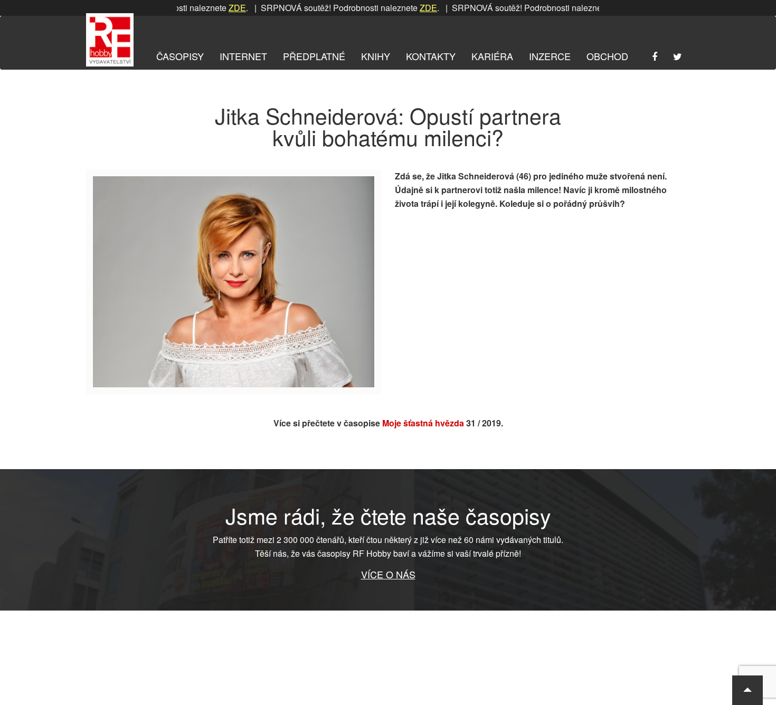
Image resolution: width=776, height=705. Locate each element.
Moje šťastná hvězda (423, 423)
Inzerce (550, 56)
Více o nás (388, 574)
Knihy (375, 56)
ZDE (221, 8)
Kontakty (431, 56)
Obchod (607, 56)
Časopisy (180, 56)
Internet (243, 56)
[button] (747, 690)
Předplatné (314, 56)
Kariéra (492, 56)
